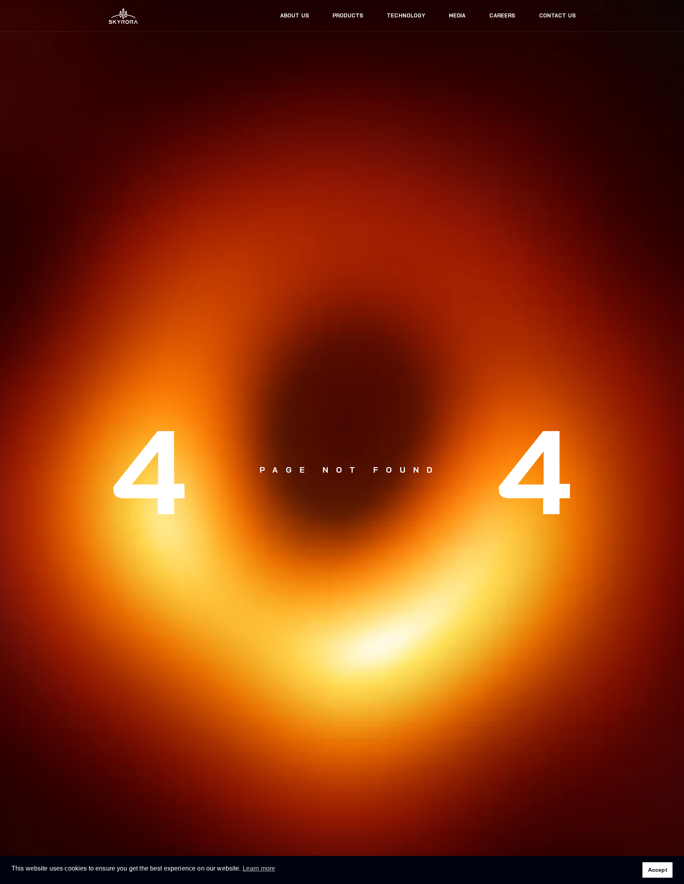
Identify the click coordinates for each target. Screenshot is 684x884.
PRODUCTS (347, 15)
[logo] (123, 16)
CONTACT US (557, 15)
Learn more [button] (259, 868)
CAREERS (502, 15)
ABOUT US (294, 15)
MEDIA (457, 15)
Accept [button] (657, 870)
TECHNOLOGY (406, 15)
